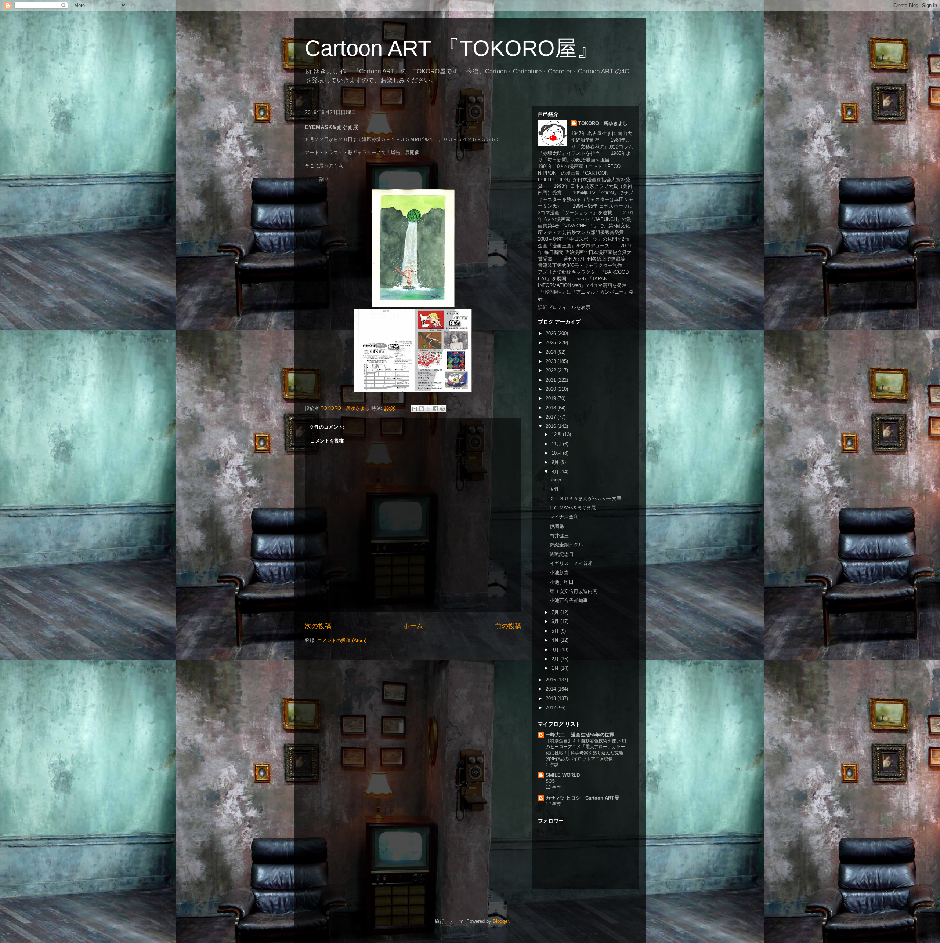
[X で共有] (428, 408)
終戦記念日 (562, 554)
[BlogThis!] (421, 408)
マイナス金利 (564, 517)
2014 (551, 689)
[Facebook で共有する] (435, 408)
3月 (556, 649)
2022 (551, 370)
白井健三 (559, 535)
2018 (551, 408)
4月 (556, 640)
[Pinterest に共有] (442, 408)
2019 (551, 398)
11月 (557, 444)
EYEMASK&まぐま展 (573, 507)
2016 (551, 426)
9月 (556, 462)
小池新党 (559, 572)
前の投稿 (508, 626)
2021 (551, 380)
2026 (551, 333)
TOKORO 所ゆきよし (603, 123)
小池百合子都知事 (569, 600)
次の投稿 (318, 626)
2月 (556, 659)
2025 (551, 342)
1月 (556, 668)
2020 (551, 389)
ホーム (413, 626)
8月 (556, 471)
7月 (556, 612)
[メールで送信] (414, 408)
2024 (551, 352)
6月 (556, 621)
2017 (551, 417)
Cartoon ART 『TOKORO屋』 (452, 48)
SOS (550, 781)
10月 (557, 453)
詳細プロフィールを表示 (564, 307)
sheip (555, 480)
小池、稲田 (562, 582)
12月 (557, 434)
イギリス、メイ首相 (571, 563)
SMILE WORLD (563, 775)
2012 (551, 707)
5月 (556, 631)
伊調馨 (557, 526)
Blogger (501, 921)
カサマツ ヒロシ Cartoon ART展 (582, 798)
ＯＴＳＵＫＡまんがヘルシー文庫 (585, 498)
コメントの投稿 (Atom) (341, 640)
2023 (551, 361)
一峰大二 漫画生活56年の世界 (580, 735)
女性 (554, 489)
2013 (551, 698)
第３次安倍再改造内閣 (573, 591)
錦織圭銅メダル (566, 544)
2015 (551, 679)
